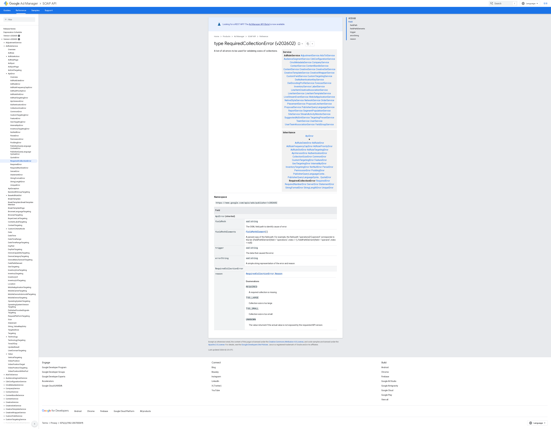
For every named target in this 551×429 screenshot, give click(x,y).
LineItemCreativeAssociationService (309, 90)
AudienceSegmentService (297, 59)
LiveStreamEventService (296, 97)
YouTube (216, 390)
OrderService (327, 100)
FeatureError (320, 160)
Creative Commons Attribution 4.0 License (286, 342)
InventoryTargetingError (297, 167)
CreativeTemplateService (297, 72)
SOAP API (49, 3)
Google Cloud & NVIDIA (52, 386)
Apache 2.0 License (216, 345)
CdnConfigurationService (322, 59)
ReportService (295, 110)
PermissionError (302, 170)
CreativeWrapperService (322, 72)
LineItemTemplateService (318, 93)
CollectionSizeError (302, 156)
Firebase (385, 376)
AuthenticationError (317, 153)
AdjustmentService (310, 55)
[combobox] (503, 3)
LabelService (318, 86)
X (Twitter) (216, 386)
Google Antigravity (389, 386)
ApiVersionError (299, 153)
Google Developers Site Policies (254, 345)
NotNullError (316, 167)
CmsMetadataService (301, 62)
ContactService (298, 65)
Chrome (385, 372)
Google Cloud (387, 390)
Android (385, 367)
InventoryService (302, 86)
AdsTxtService (327, 55)
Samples (35, 10)
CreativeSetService (325, 69)
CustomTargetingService (319, 76)
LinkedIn (215, 381)
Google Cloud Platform (124, 411)
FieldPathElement (255, 231)
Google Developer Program (54, 367)
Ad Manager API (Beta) (259, 24)
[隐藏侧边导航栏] (34, 424)
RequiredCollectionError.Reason (264, 273)
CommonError (319, 156)
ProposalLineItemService (319, 103)
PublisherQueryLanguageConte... (309, 173)
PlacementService (296, 103)
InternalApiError (318, 163)
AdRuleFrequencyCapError (299, 146)
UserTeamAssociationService (300, 124)
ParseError (327, 167)
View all (384, 399)
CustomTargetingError (303, 160)
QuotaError (325, 177)
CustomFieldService (297, 76)
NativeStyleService (294, 100)
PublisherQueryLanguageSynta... (304, 177)
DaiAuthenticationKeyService (309, 79)
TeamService (303, 121)
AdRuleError (318, 142)
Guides (7, 10)
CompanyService (320, 62)
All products (145, 411)
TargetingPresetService (322, 117)
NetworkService (312, 100)
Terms (45, 423)
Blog (214, 367)
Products (226, 36)
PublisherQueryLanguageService (318, 107)
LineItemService (296, 93)
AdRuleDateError (303, 142)
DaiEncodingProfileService (300, 83)
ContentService (291, 69)
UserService (316, 121)
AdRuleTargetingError (317, 149)
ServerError (312, 184)
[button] (18, 39)
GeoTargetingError (301, 163)
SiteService (294, 114)
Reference (21, 10)
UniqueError (327, 187)
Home (216, 36)
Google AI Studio (388, 381)
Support (49, 10)
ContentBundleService (317, 65)
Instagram (216, 376)
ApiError (309, 136)
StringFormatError (294, 187)
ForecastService (323, 83)
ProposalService (292, 107)
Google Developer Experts (53, 376)
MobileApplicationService (322, 97)
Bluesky (215, 372)
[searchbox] (19, 19)
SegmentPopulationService (317, 110)
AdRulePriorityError (322, 146)
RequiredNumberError (295, 184)
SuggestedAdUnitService (297, 117)
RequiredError (323, 180)
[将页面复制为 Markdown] (308, 43)
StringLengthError (312, 187)
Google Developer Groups (53, 372)
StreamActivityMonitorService (315, 114)
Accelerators (48, 381)
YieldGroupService (324, 124)
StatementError (326, 184)
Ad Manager (29, 3)
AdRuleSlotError (298, 149)
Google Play (386, 395)
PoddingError (317, 170)
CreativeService (307, 69)
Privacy (54, 423)
